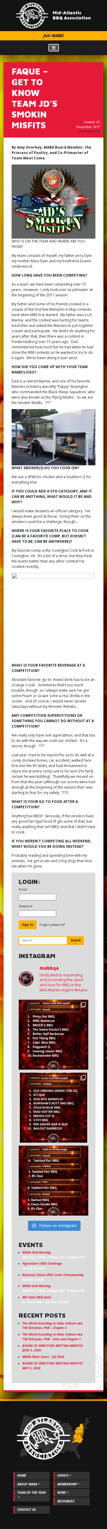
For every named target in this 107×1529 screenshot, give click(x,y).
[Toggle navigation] (53, 47)
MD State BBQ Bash (36, 1297)
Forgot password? (52, 925)
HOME (21, 1475)
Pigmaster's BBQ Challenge (42, 1263)
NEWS (61, 1492)
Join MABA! (53, 35)
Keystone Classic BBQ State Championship (53, 1275)
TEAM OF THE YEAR (31, 1492)
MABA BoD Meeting (36, 1252)
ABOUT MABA (27, 1484)
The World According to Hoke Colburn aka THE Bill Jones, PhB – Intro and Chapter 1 (52, 1336)
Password (25, 906)
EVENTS (63, 1475)
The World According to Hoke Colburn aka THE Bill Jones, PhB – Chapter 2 (52, 1325)
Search (76, 940)
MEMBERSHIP (67, 1484)
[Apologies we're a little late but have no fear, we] (53, 1181)
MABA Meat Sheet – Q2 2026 (43, 1357)
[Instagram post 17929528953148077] (53, 1108)
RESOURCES (65, 1501)
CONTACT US (26, 1509)
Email (23, 889)
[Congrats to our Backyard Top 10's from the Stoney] (53, 1035)
